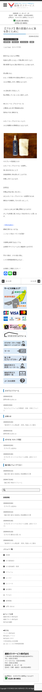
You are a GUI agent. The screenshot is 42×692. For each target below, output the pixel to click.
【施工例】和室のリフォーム (12, 482)
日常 (32, 42)
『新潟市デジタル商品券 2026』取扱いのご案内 (19, 425)
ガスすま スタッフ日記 (10, 39)
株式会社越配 (7, 622)
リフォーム (24, 42)
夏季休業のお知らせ (9, 399)
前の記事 (8, 281)
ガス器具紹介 (10, 561)
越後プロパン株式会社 (10, 619)
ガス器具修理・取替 (12, 566)
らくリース (9, 583)
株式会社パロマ (8, 638)
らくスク (9, 578)
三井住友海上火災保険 (10, 641)
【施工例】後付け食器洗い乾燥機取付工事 (17, 474)
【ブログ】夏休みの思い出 (12, 534)
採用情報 (9, 601)
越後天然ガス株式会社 (10, 617)
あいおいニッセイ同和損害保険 (13, 644)
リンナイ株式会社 (9, 633)
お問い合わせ (10, 606)
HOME (8, 555)
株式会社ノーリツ (9, 636)
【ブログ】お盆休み (9, 448)
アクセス (9, 595)
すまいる (15, 42)
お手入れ (6, 42)
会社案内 (9, 589)
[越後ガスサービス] (21, 5)
